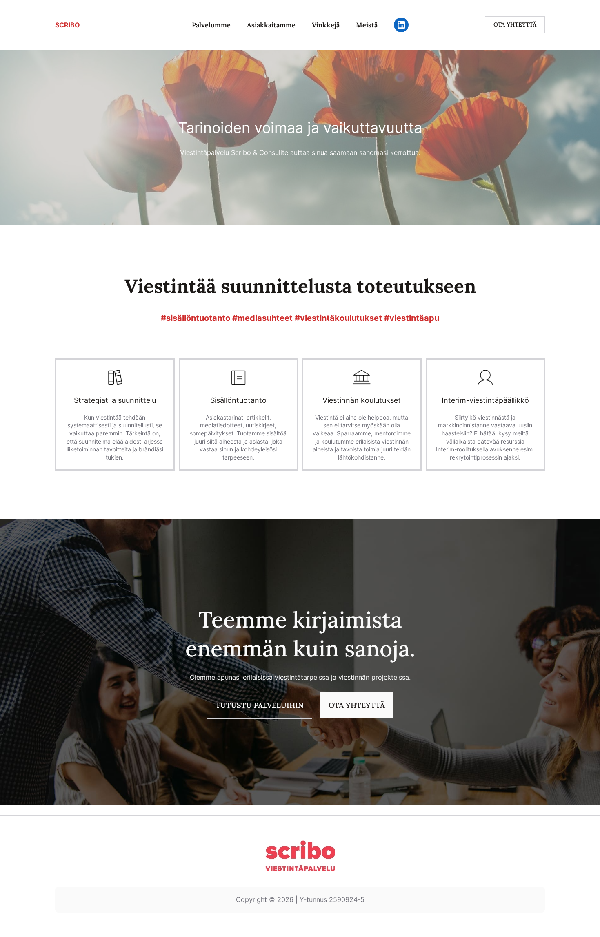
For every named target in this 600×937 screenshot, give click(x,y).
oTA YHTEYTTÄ (357, 705)
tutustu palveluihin (260, 705)
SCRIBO (67, 25)
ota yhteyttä (514, 24)
